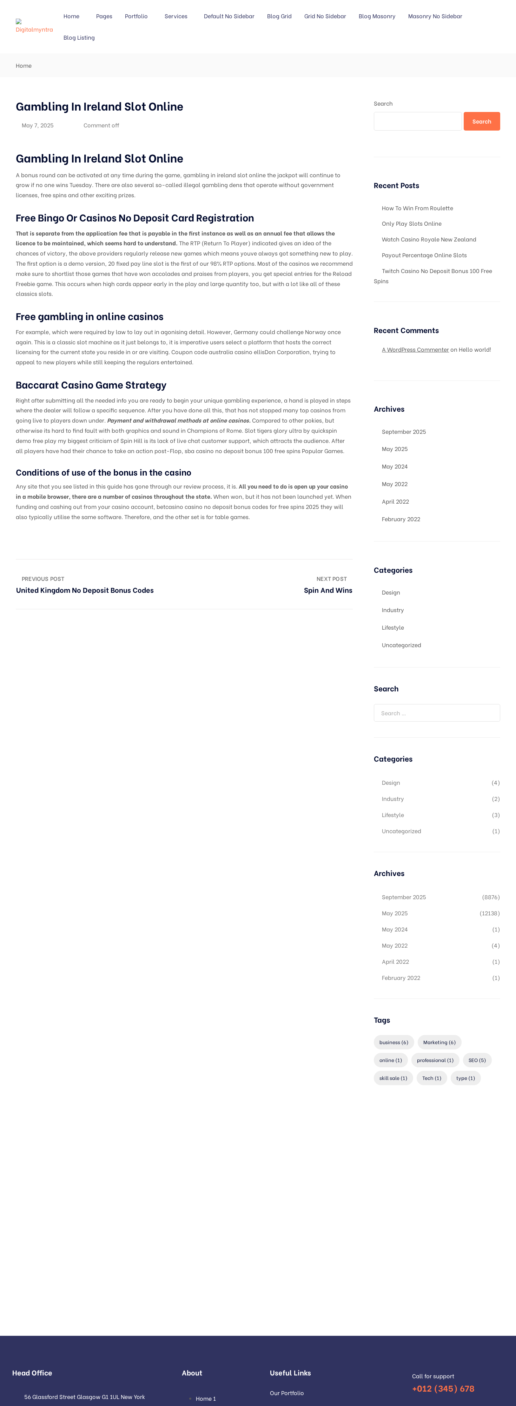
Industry (393, 609)
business (394, 1042)
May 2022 (395, 483)
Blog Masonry (377, 16)
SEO (477, 1059)
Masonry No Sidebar (435, 16)
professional (435, 1059)
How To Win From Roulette (417, 208)
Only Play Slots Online (412, 223)
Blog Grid (279, 16)
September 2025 (404, 431)
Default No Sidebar (229, 16)
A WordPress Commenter (415, 349)
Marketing (439, 1042)
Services (176, 16)
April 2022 (395, 501)
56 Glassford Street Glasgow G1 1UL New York (84, 1396)
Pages (104, 16)
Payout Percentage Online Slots (424, 255)
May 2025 (395, 448)
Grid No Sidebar (325, 16)
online (390, 1059)
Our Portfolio (287, 1392)
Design (391, 592)
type (465, 1077)
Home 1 (206, 1398)
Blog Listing (79, 37)
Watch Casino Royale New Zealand (429, 239)
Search (383, 103)
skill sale (393, 1077)
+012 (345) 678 (443, 1387)
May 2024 (395, 466)
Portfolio (136, 16)
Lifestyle (393, 627)
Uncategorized (401, 645)
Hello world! (475, 349)
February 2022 (401, 519)
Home (71, 16)
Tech (432, 1077)
